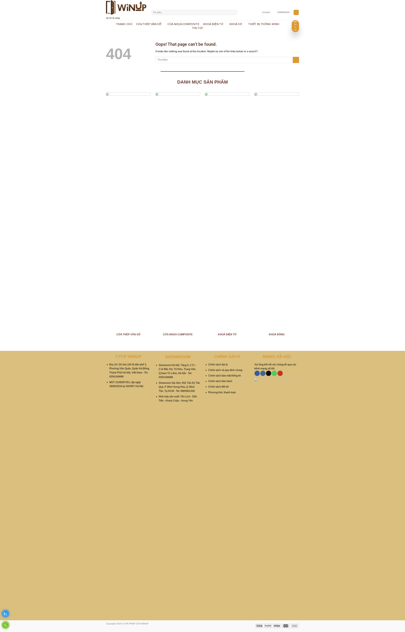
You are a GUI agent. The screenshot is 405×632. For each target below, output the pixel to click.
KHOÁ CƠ (235, 24)
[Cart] (296, 12)
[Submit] (234, 12)
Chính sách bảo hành (220, 381)
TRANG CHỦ (124, 24)
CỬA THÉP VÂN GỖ (148, 24)
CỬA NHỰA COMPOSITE (183, 24)
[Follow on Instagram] (262, 373)
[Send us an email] (268, 373)
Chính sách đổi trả (218, 386)
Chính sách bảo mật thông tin (224, 375)
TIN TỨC (197, 28)
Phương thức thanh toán (222, 392)
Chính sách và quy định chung (225, 370)
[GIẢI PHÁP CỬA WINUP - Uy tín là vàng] (126, 7)
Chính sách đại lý (218, 364)
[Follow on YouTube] (280, 373)
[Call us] (274, 373)
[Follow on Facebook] (257, 373)
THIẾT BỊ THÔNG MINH (263, 24)
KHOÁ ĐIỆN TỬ (213, 24)
